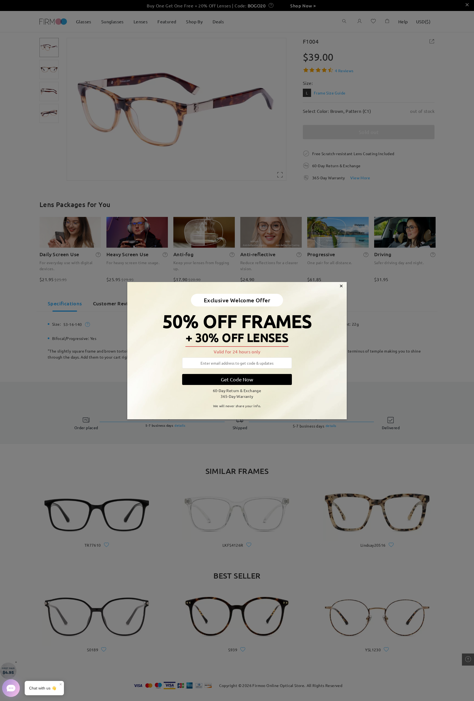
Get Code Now (237, 379)
